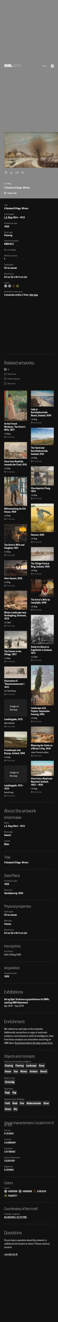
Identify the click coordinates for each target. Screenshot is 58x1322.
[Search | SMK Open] (12, 66)
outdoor (34, 1071)
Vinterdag (9, 1082)
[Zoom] (6, 172)
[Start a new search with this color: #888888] (9, 285)
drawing (9, 1065)
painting (20, 1065)
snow (41, 1065)
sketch (43, 1071)
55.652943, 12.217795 (15, 1217)
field (7, 1103)
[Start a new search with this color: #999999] (5, 285)
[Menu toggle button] (52, 66)
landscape (31, 1065)
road (14, 1103)
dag (14, 1092)
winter (23, 1071)
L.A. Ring (8, 217)
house (8, 1071)
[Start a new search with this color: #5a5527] (17, 285)
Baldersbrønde (34, 1103)
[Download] (12, 172)
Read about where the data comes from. (34, 1043)
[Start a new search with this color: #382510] (13, 285)
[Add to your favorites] (23, 172)
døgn (7, 1092)
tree (16, 1071)
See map (34, 294)
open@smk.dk (11, 1254)
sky (15, 1109)
